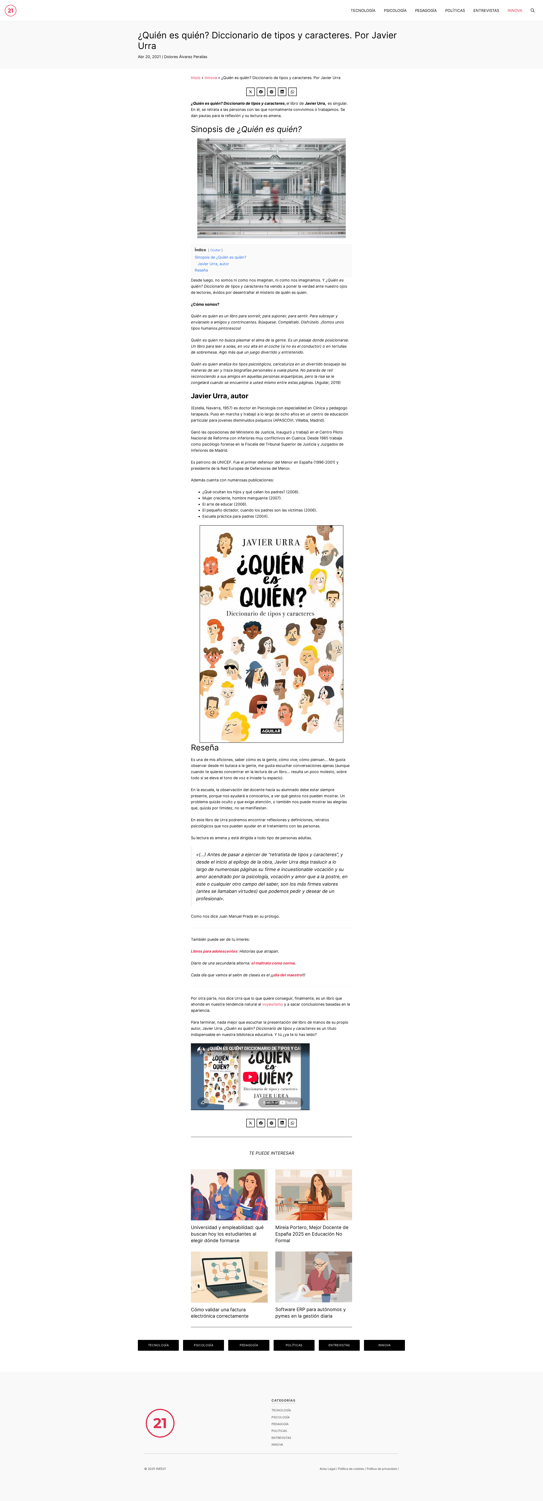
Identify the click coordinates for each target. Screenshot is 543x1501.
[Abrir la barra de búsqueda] (532, 10)
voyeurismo (272, 1004)
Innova (211, 77)
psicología (281, 1417)
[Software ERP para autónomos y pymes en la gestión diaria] (313, 1299)
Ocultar (215, 250)
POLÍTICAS (455, 10)
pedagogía (280, 1424)
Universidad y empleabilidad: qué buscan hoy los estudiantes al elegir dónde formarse (227, 1234)
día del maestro (288, 975)
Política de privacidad (382, 1468)
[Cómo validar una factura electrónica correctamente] (229, 1299)
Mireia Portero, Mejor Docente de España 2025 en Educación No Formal (311, 1234)
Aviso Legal (327, 1468)
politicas (279, 1431)
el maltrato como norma (273, 963)
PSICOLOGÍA (395, 10)
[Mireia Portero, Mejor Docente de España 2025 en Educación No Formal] (313, 1217)
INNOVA (515, 10)
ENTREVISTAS (486, 10)
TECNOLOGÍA (363, 10)
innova (277, 1444)
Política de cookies (351, 1468)
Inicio (195, 77)
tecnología (281, 1410)
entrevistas (281, 1438)
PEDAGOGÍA (426, 10)
